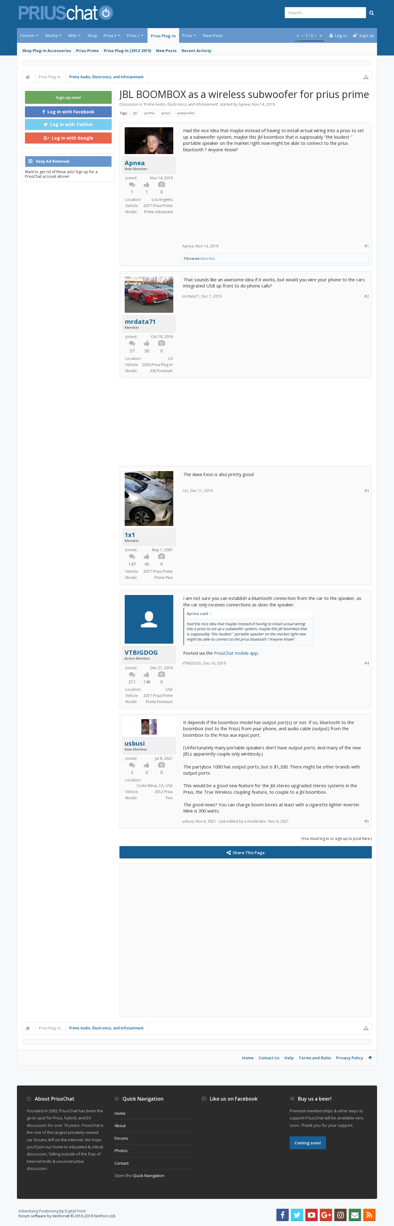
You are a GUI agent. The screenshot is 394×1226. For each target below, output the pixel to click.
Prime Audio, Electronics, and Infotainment (181, 104)
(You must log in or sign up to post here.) (336, 838)
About (120, 1125)
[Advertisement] (275, 196)
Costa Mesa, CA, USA (155, 785)
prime (149, 113)
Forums (27, 35)
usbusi (135, 743)
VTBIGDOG (141, 652)
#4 (366, 663)
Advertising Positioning (38, 1211)
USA (169, 689)
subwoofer (186, 113)
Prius (187, 35)
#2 (366, 296)
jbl (135, 113)
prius (166, 113)
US (170, 358)
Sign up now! (68, 97)
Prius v (109, 35)
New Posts (166, 50)
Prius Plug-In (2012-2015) (127, 50)
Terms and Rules (315, 1058)
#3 (366, 490)
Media (51, 35)
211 (132, 682)
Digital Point (75, 1211)
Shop (92, 35)
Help (289, 1058)
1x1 (130, 535)
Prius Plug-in (163, 36)
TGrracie (191, 258)
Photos (121, 1150)
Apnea (244, 104)
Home (248, 1058)
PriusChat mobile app (236, 653)
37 (132, 351)
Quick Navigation (148, 1175)
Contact (122, 1163)
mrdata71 (140, 321)
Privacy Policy (349, 1058)
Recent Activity (196, 50)
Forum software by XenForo (67, 1216)
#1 (366, 246)
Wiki (72, 35)
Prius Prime (87, 50)
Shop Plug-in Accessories (46, 50)
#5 (366, 821)
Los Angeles (162, 199)
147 (132, 564)
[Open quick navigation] (366, 77)
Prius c (133, 35)
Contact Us (269, 1058)
